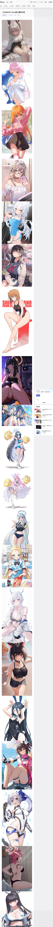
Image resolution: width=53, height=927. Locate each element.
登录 (38, 395)
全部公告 (44, 402)
